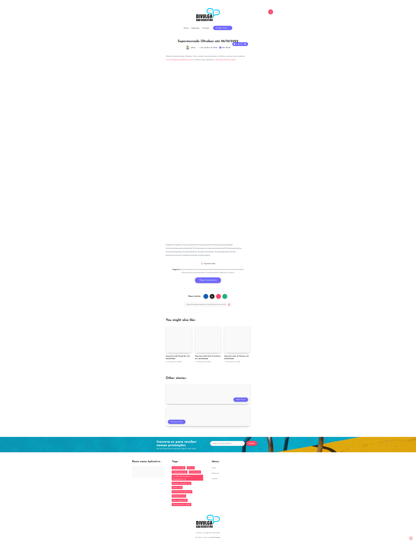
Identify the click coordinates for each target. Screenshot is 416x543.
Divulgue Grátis (222, 28)
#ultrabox (230, 273)
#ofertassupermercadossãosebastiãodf (229, 269)
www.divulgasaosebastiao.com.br (179, 59)
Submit (251, 443)
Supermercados (209, 264)
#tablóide (223, 273)
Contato (205, 28)
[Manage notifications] (411, 538)
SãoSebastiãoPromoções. (225, 59)
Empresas (195, 28)
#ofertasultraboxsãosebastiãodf (193, 273)
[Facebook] (145, 12)
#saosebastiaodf (212, 273)
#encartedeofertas (188, 269)
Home (186, 28)
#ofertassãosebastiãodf (205, 269)
